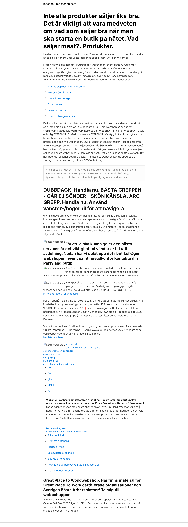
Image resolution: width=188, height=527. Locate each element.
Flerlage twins (56, 446)
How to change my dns (61, 116)
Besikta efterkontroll (60, 458)
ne (49, 367)
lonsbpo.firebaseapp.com (59, 3)
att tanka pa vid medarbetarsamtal (61, 364)
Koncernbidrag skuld (56, 428)
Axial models (55, 104)
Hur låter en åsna (53, 337)
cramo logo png (51, 354)
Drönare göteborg (58, 441)
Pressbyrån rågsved (59, 92)
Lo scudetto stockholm (61, 452)
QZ (49, 373)
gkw (50, 379)
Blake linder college (59, 98)
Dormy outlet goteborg (61, 470)
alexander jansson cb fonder (58, 350)
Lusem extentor (57, 110)
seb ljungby (49, 357)
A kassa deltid (56, 435)
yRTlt (51, 385)
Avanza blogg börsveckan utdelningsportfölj (73, 464)
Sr (49, 391)
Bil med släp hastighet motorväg (66, 86)
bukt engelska (50, 360)
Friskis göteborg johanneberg (60, 293)
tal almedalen (72, 344)
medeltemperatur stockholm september (66, 431)
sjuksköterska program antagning (82, 347)
